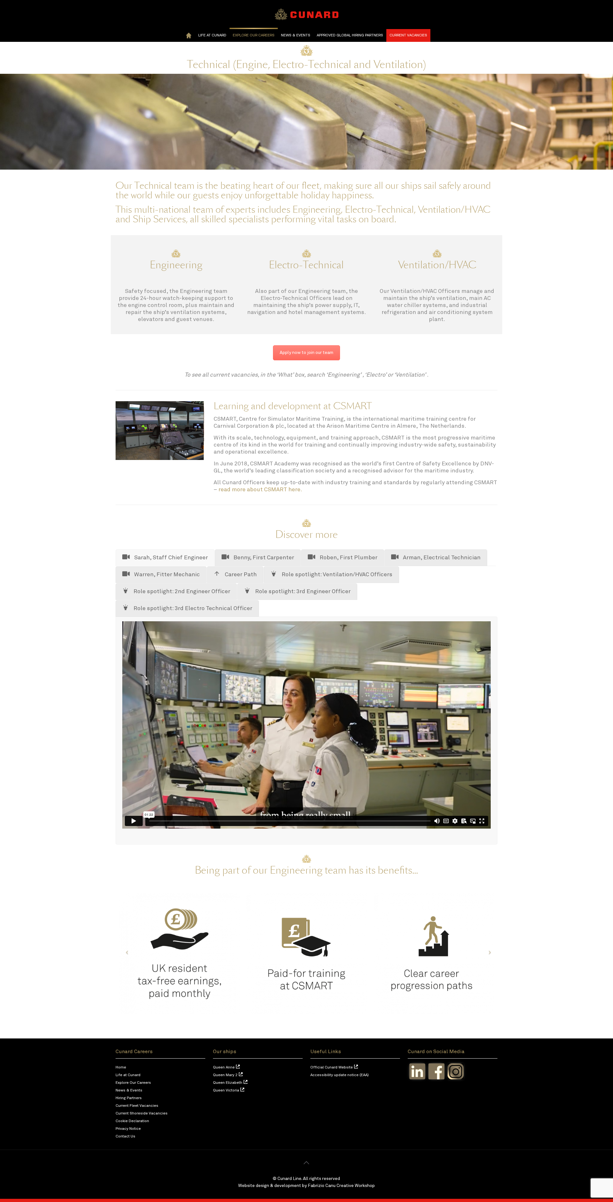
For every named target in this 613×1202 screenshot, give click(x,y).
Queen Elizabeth (227, 1083)
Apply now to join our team (306, 352)
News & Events (129, 1090)
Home (121, 1067)
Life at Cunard (128, 1075)
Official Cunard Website (331, 1067)
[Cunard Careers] (306, 14)
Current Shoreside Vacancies (142, 1113)
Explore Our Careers (133, 1083)
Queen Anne (224, 1067)
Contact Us (125, 1136)
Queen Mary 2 (225, 1075)
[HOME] (188, 35)
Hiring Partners (129, 1098)
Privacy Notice (128, 1129)
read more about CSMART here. (260, 490)
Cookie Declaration (132, 1121)
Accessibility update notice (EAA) (339, 1075)
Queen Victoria (226, 1090)
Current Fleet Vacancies (137, 1106)
